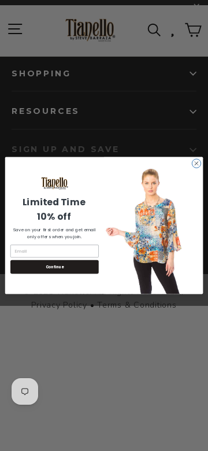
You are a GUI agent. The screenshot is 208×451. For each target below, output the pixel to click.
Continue (55, 266)
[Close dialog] (196, 163)
